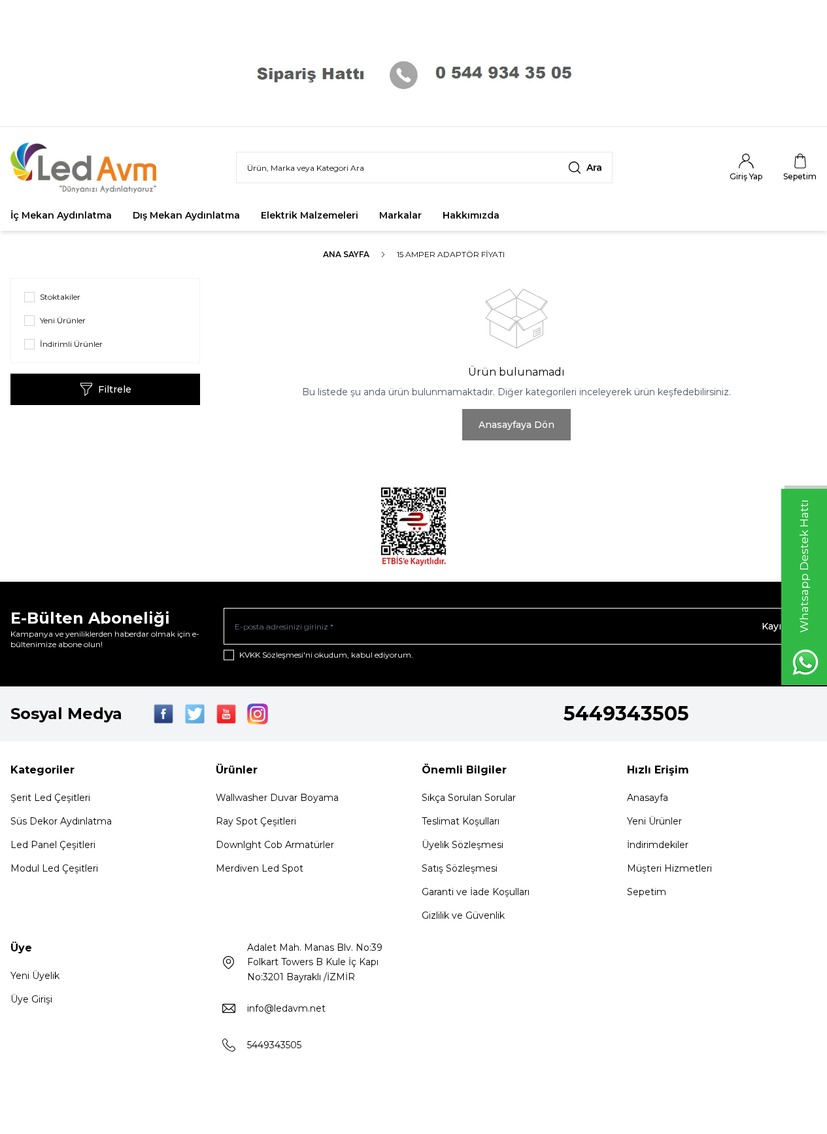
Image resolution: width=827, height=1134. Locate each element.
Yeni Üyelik (34, 976)
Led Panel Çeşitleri (52, 845)
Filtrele (114, 389)
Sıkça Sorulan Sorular (469, 798)
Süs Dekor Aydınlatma (61, 821)
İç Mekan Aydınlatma (61, 215)
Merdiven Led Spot (259, 868)
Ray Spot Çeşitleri (256, 821)
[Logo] (88, 168)
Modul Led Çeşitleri (54, 868)
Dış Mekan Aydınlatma (186, 215)
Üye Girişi (31, 999)
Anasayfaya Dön (516, 425)
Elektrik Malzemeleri (309, 215)
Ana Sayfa (346, 254)
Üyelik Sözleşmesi (462, 845)
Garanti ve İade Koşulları (476, 892)
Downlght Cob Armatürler (275, 845)
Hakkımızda (471, 215)
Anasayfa (647, 798)
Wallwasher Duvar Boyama (277, 798)
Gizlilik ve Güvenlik (463, 915)
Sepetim (646, 892)
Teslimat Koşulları (460, 821)
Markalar (400, 215)
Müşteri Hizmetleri (669, 868)
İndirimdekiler (657, 845)
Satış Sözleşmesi (460, 868)
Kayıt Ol (780, 626)
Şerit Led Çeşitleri (50, 798)
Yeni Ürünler (654, 821)
